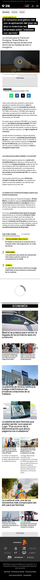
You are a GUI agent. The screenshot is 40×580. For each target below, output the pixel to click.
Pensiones (10, 252)
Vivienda (14, 12)
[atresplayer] (33, 6)
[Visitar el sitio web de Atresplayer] (20, 557)
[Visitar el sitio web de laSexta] (15, 548)
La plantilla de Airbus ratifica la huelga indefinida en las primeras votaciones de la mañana (21, 270)
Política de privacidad (17, 571)
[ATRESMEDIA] (20, 542)
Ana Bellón (7, 89)
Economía (20, 306)
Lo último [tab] (26, 234)
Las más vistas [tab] (9, 234)
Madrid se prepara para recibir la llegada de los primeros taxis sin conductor (19, 334)
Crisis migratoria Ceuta (17, 239)
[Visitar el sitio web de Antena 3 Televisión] (7, 548)
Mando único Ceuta (30, 1)
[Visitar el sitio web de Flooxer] (30, 557)
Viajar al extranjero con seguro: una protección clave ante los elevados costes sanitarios (27, 357)
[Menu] (37, 6)
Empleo (22, 12)
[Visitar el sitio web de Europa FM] (32, 552)
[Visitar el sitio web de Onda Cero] (24, 552)
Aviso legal (7, 571)
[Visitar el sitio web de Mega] (7, 552)
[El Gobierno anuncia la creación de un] (11, 442)
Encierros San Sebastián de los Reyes (13, 1)
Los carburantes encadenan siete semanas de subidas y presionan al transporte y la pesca (28, 524)
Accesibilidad (27, 575)
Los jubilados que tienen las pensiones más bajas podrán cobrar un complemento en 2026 (20, 257)
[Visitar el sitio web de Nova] (32, 548)
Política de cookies (30, 571)
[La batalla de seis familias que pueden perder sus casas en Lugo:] (20, 410)
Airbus (9, 265)
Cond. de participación (15, 575)
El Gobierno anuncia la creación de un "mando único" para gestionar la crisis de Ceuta (20, 244)
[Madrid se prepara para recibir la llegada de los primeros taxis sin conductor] (20, 321)
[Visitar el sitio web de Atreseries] (15, 552)
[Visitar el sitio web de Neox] (24, 548)
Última (27, 6)
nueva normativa (19, 164)
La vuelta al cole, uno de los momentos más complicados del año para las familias (19, 502)
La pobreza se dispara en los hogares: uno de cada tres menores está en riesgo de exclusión (10, 357)
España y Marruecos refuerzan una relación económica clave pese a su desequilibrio (10, 524)
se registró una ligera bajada (18, 123)
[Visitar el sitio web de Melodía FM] (9, 557)
